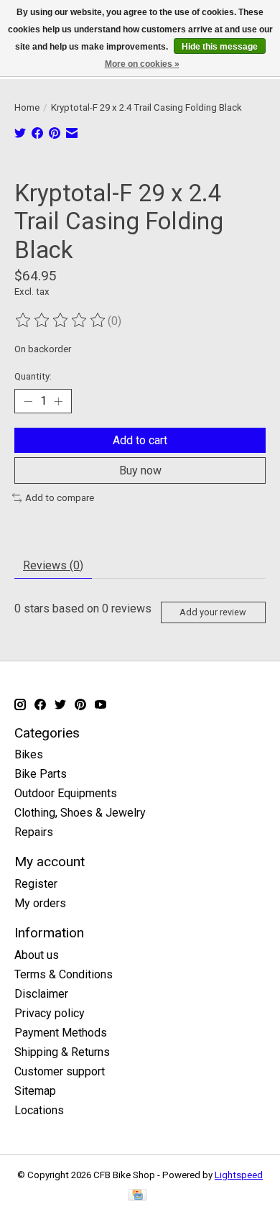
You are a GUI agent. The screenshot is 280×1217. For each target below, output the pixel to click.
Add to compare (59, 497)
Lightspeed (239, 1175)
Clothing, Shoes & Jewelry (80, 812)
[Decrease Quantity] (28, 401)
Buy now (140, 470)
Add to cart (140, 440)
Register (35, 884)
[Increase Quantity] (58, 401)
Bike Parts (40, 774)
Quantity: (33, 376)
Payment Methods (60, 1032)
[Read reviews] (61, 320)
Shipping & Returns (62, 1052)
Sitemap (35, 1091)
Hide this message (220, 47)
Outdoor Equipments (65, 793)
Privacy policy (49, 1013)
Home (26, 107)
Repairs (33, 832)
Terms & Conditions (63, 974)
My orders (40, 903)
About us (36, 955)
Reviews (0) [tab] (53, 565)
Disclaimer (41, 994)
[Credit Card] (137, 1196)
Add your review (212, 612)
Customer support (59, 1071)
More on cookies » (142, 64)
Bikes (28, 754)
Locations (39, 1110)
